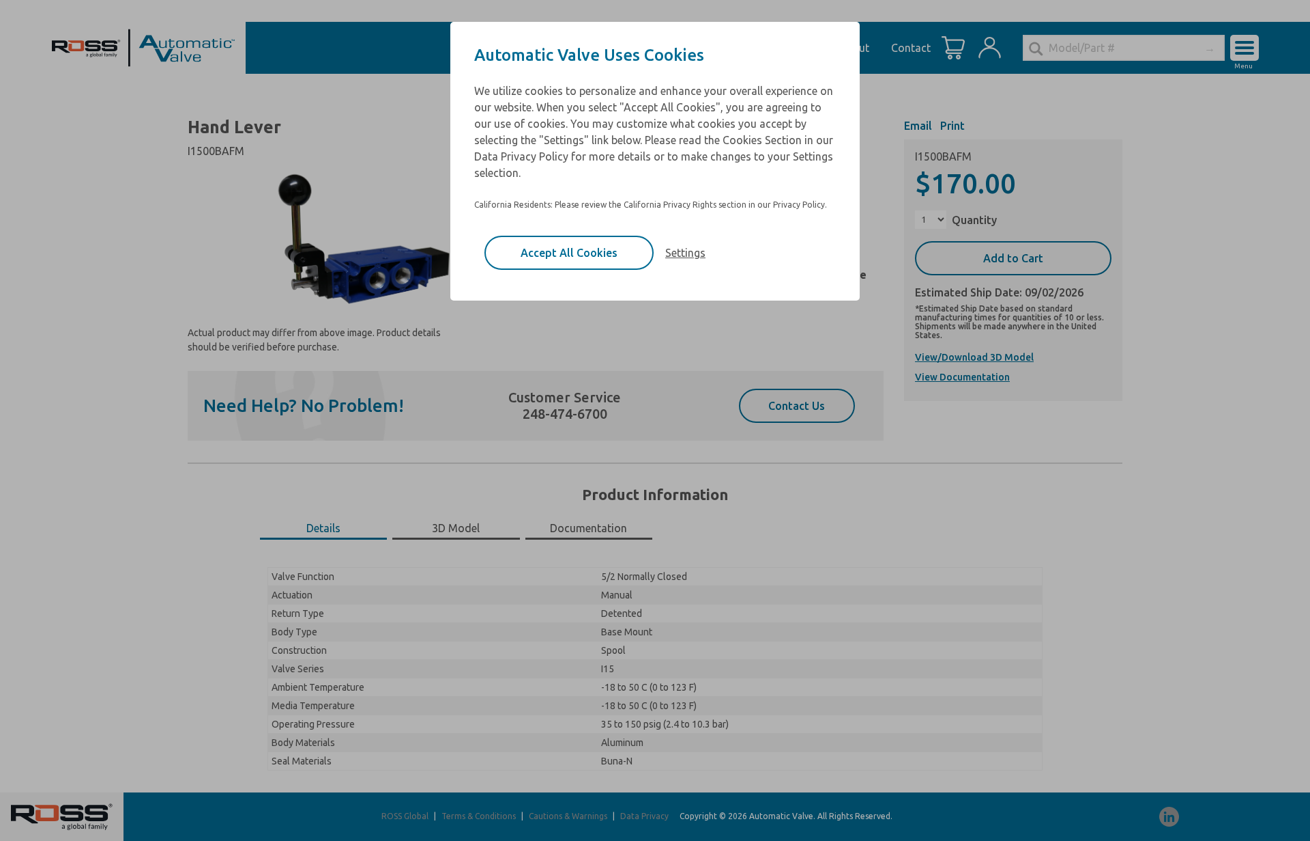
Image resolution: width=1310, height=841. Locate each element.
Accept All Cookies (569, 253)
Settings (685, 253)
